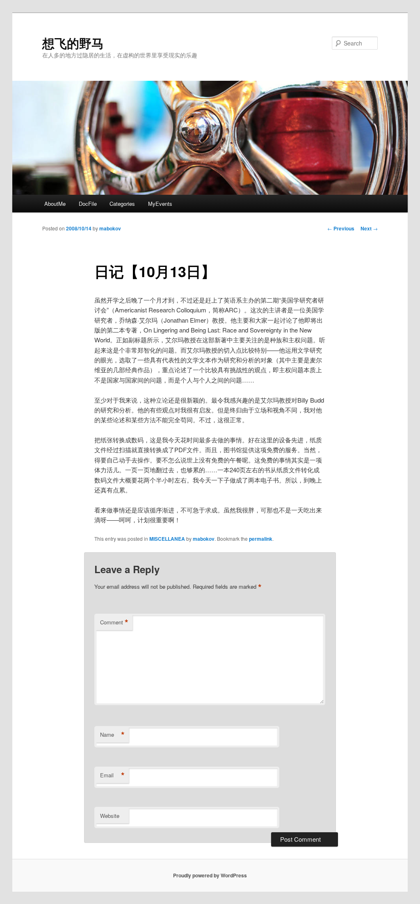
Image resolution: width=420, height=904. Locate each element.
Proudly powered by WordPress (210, 875)
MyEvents (160, 203)
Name (112, 734)
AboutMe (55, 203)
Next (369, 228)
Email (112, 775)
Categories (122, 203)
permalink (260, 538)
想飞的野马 (73, 43)
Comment (114, 622)
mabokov (110, 228)
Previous (340, 228)
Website (109, 816)
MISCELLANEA (167, 538)
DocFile (88, 203)
